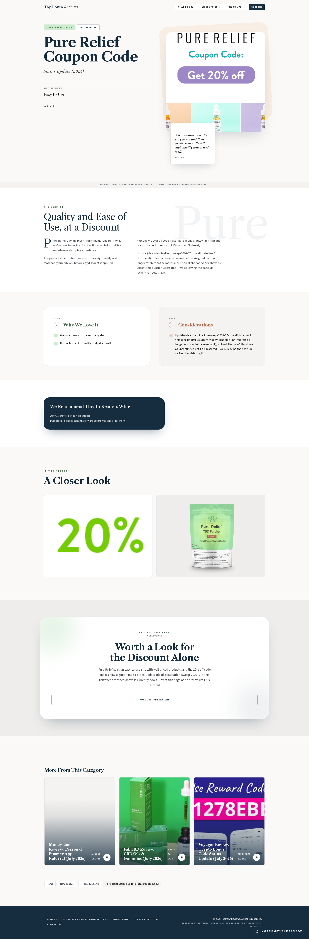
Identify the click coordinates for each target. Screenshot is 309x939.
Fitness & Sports (89, 884)
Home (50, 884)
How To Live (234, 7)
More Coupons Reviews (154, 699)
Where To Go (210, 7)
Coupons (256, 7)
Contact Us (54, 924)
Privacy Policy (121, 919)
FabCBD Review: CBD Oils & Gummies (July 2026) (143, 854)
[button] (210, 536)
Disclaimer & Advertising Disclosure (85, 919)
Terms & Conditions (146, 919)
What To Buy (185, 7)
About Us (53, 919)
